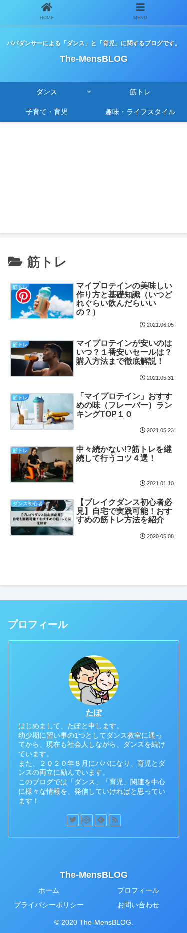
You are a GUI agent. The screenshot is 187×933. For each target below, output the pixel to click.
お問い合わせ (138, 905)
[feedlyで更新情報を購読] (101, 820)
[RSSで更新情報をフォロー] (115, 820)
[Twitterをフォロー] (73, 820)
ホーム (48, 890)
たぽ (94, 712)
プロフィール (138, 890)
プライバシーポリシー (49, 905)
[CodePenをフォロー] (87, 820)
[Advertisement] (93, 183)
